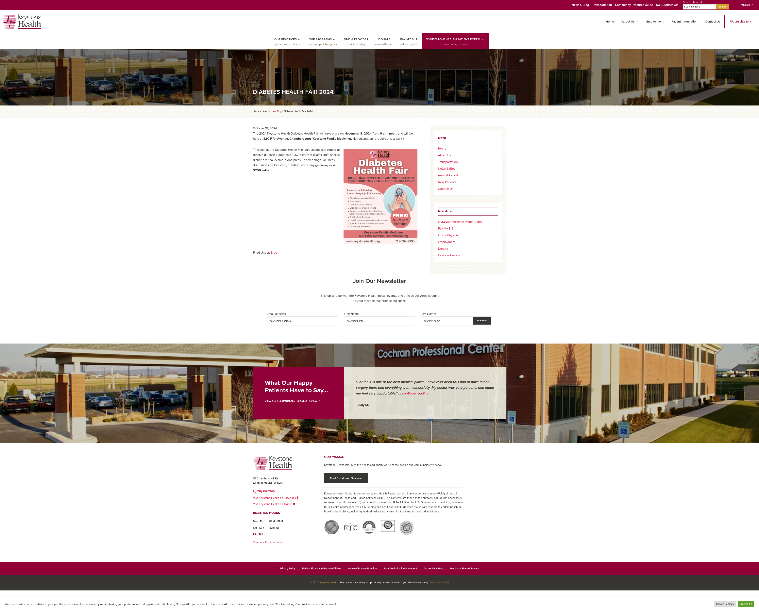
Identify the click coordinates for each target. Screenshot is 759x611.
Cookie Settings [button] (725, 604)
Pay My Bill (409, 39)
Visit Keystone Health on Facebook (275, 498)
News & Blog (580, 5)
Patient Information (684, 21)
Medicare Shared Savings (465, 568)
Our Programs (320, 39)
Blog (274, 253)
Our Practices (285, 39)
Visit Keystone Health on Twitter (273, 504)
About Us (628, 21)
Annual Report (448, 175)
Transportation (602, 5)
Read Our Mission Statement (346, 478)
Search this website (693, 2)
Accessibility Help (434, 568)
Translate (745, 5)
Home (610, 21)
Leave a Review (449, 255)
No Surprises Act (667, 5)
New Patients (447, 182)
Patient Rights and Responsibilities (321, 568)
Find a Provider (356, 39)
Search (722, 6)
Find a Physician (449, 235)
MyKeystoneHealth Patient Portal (453, 39)
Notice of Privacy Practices (363, 568)
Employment (655, 21)
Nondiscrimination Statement (400, 568)
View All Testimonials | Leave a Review (291, 401)
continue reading (415, 393)
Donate (384, 39)
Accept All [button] (746, 604)
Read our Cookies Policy (268, 542)
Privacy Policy (287, 568)
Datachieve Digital (439, 582)
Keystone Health (329, 582)
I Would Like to (739, 21)
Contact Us (712, 21)
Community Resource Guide (634, 5)
